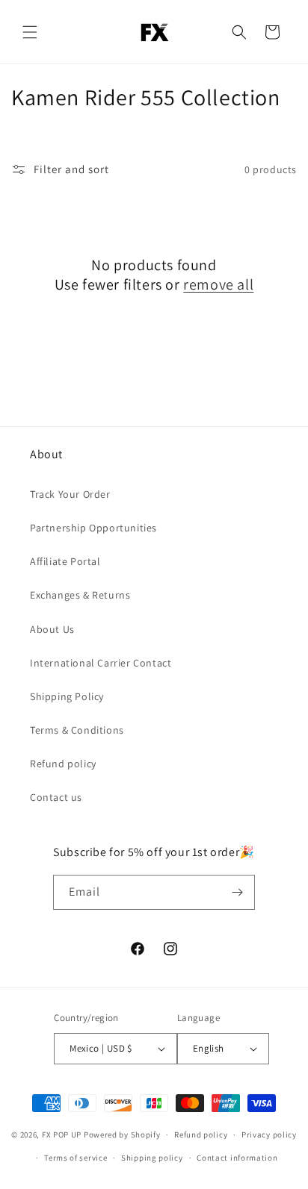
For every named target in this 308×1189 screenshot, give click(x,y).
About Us (52, 629)
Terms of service (75, 1157)
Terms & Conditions (77, 730)
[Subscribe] (237, 892)
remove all (218, 284)
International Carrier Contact (100, 663)
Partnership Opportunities (93, 527)
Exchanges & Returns (80, 595)
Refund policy (63, 763)
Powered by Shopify (122, 1134)
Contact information (237, 1157)
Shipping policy (152, 1157)
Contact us (56, 797)
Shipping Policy (67, 696)
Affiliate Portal (65, 561)
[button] (29, 32)
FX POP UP (61, 1134)
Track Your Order (70, 494)
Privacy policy (269, 1134)
